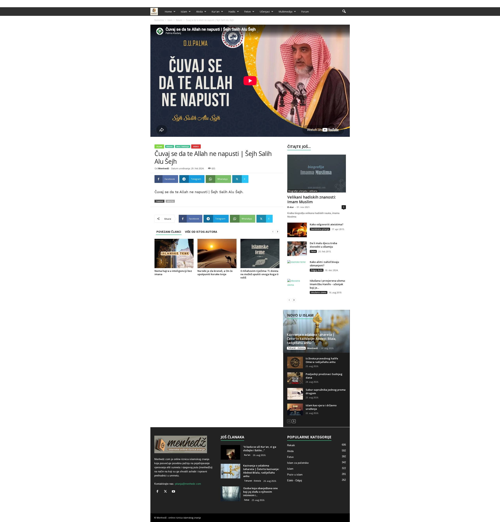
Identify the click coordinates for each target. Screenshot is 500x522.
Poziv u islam (295, 474)
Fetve (247, 11)
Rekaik (179, 20)
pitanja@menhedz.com (188, 483)
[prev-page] (273, 232)
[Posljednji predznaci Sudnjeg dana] (295, 378)
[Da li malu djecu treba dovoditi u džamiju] (297, 248)
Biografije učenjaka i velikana (302, 191)
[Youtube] (347, 2)
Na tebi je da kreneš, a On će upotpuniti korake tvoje (215, 272)
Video (196, 146)
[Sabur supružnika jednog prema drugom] (295, 394)
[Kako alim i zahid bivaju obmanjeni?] (297, 267)
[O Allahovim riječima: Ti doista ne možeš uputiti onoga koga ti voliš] (259, 253)
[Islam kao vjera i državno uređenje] (295, 409)
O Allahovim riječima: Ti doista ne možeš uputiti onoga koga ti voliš (259, 274)
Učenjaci (265, 11)
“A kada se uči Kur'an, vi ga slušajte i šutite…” (259, 448)
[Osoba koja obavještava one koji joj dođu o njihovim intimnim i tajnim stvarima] (230, 493)
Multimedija (285, 11)
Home (168, 11)
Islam (184, 11)
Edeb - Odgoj (294, 480)
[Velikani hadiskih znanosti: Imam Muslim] (316, 174)
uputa (170, 201)
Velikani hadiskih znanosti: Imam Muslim (311, 199)
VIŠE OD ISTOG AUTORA (201, 232)
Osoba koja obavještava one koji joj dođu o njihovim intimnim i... (260, 491)
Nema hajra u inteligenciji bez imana (173, 272)
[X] (340, 2)
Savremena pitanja (320, 229)
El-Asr (290, 207)
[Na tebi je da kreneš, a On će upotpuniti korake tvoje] (217, 253)
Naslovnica (159, 20)
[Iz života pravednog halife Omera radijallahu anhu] (295, 362)
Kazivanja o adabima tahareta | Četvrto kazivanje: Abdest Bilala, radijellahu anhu (311, 338)
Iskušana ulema (318, 292)
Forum (305, 11)
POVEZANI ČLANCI (168, 232)
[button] (344, 11)
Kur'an (216, 11)
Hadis (232, 11)
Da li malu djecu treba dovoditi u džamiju (323, 244)
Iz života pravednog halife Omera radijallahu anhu (322, 360)
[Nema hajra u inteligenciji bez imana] (174, 253)
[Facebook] (334, 2)
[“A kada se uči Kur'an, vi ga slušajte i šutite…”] (230, 452)
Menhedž (163, 168)
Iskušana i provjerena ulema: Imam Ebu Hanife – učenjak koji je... (327, 284)
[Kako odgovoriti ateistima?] (297, 230)
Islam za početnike (298, 462)
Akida (199, 11)
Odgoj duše (316, 270)
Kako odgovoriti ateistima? (326, 224)
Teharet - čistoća (296, 348)
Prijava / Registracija (163, 2)
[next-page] (277, 232)
